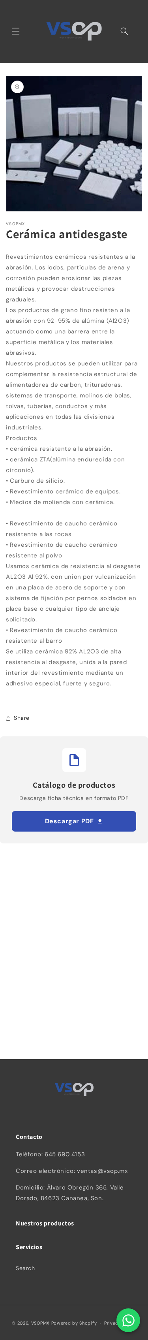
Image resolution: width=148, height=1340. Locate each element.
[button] (15, 31)
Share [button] (22, 717)
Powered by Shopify (74, 1323)
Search (25, 1268)
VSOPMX (40, 1323)
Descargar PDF (69, 821)
